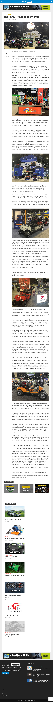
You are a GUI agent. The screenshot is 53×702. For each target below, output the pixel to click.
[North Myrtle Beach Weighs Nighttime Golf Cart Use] (29, 674)
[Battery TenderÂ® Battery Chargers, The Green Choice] (14, 625)
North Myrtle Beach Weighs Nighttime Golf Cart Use (41, 675)
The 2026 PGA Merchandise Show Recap (42, 489)
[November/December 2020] (14, 511)
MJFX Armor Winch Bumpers (13, 557)
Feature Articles (8, 14)
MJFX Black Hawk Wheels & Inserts (13, 596)
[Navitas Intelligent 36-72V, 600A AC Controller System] (14, 567)
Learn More (5, 673)
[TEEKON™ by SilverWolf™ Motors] (14, 529)
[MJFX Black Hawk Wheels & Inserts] (14, 587)
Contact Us (4, 695)
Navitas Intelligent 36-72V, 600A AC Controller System (14, 576)
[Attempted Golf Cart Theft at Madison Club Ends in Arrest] (29, 667)
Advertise (4, 693)
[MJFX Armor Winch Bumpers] (14, 548)
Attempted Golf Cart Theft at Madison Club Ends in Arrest (41, 669)
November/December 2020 (13, 519)
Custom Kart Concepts (11, 615)
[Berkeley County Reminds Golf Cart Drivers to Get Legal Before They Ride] (29, 680)
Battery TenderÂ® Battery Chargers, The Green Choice (13, 635)
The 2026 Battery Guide (26, 488)
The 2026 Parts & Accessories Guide (10, 489)
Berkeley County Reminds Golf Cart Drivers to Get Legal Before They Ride (41, 681)
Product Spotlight (9, 518)
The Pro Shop (17, 518)
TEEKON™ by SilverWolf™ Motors (14, 538)
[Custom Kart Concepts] (14, 607)
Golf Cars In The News (38, 666)
